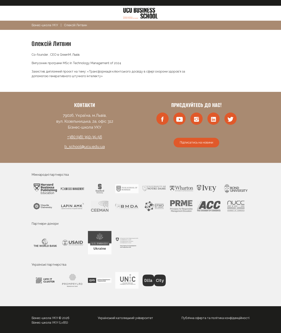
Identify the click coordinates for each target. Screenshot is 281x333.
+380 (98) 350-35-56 (84, 137)
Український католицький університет (125, 318)
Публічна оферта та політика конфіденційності (215, 318)
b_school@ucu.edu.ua (84, 146)
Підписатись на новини (196, 142)
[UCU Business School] (140, 13)
